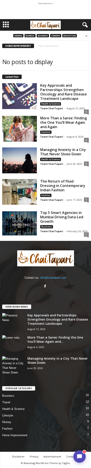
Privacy (34, 456)
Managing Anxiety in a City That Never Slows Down (63, 151)
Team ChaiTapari (51, 108)
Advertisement (52, 456)
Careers (55, 35)
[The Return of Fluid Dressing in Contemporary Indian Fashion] (19, 192)
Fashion (45, 132)
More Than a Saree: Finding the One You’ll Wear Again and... (55, 339)
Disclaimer (18, 456)
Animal (18, 35)
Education (69, 35)
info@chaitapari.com (53, 277)
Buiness (30, 35)
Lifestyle (7, 415)
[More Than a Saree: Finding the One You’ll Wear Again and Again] (19, 129)
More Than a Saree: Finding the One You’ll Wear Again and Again (63, 122)
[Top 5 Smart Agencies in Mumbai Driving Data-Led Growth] (19, 223)
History (6, 422)
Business (43, 35)
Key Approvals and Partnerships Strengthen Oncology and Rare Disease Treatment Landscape (63, 92)
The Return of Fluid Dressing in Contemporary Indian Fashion (62, 185)
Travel (6, 402)
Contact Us (72, 456)
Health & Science (50, 103)
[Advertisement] (45, 11)
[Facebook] (46, 286)
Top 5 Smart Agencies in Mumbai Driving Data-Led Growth (61, 217)
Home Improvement (14, 435)
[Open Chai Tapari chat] (79, 456)
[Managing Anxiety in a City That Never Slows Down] (19, 160)
